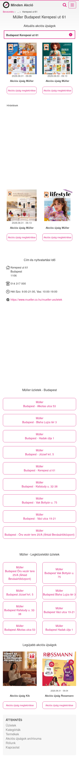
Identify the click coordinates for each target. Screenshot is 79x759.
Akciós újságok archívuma (23, 738)
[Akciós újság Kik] (20, 669)
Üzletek (11, 725)
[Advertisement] (39, 146)
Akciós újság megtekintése (22, 90)
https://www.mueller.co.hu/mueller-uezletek (36, 299)
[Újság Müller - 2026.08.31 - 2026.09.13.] (22, 205)
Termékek (12, 734)
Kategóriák (13, 729)
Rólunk (11, 743)
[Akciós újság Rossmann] (59, 669)
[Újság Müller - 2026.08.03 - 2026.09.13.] (57, 58)
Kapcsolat (12, 747)
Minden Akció (22, 4)
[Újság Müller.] (57, 205)
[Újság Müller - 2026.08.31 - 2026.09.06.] (22, 58)
